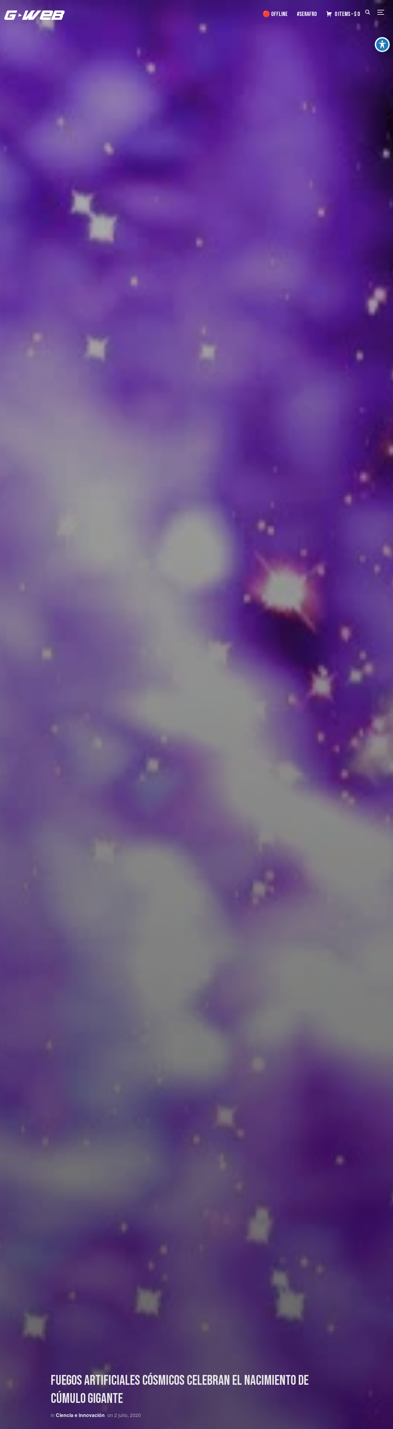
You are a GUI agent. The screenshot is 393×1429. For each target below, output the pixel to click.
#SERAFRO (307, 14)
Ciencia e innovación (80, 1415)
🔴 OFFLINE (275, 14)
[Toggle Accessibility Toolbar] (382, 44)
